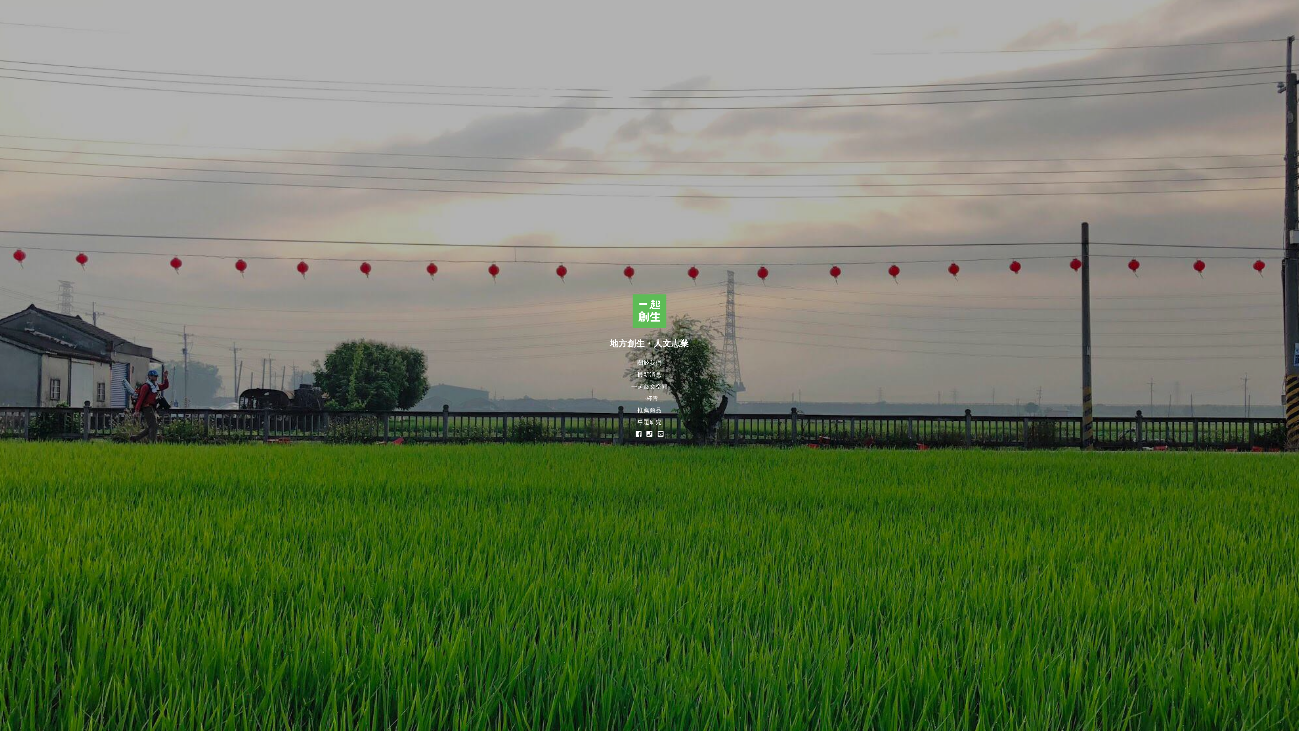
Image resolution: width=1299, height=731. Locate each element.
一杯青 (649, 398)
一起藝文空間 (649, 386)
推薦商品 (649, 410)
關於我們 (649, 363)
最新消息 (649, 375)
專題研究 (649, 422)
